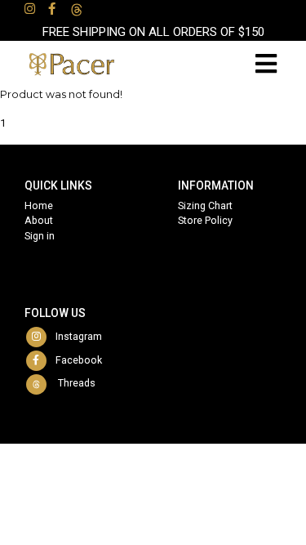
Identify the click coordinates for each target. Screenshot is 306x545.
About (38, 220)
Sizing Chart (205, 205)
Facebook (75, 360)
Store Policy (205, 220)
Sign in (39, 236)
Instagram (75, 336)
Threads (71, 383)
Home (38, 205)
